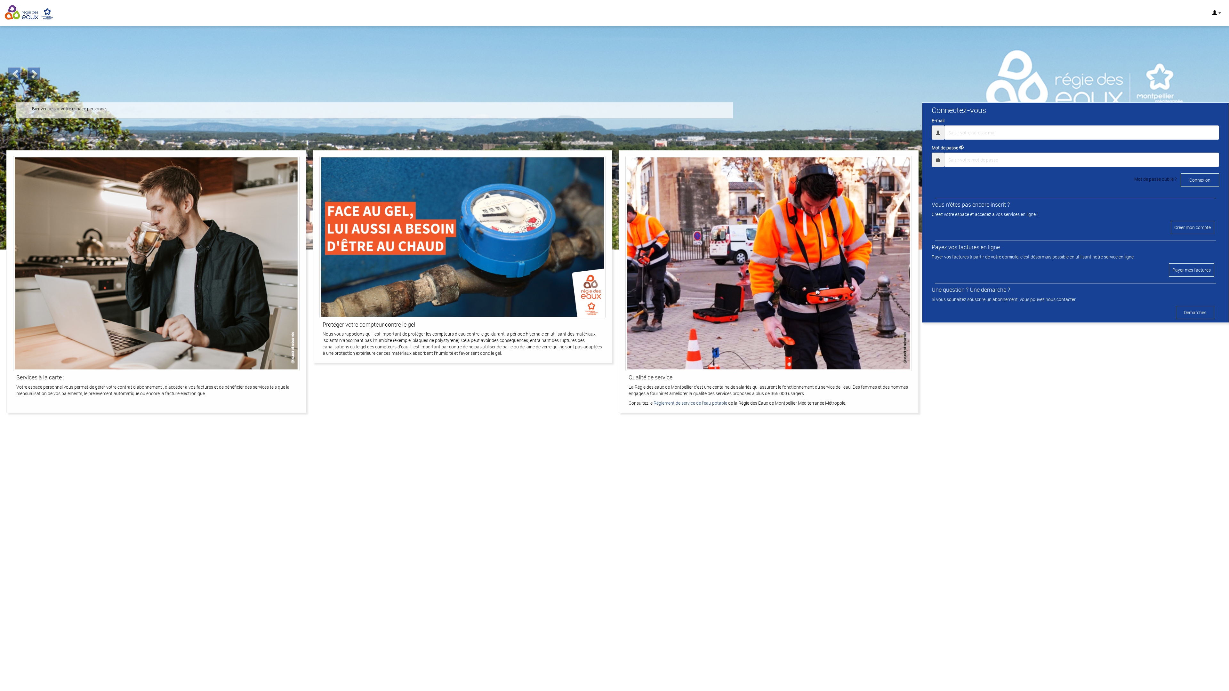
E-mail (938, 120)
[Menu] (1217, 12)
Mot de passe (945, 148)
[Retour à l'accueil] (29, 12)
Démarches (1195, 312)
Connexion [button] (1199, 180)
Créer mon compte (1192, 227)
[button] (14, 73)
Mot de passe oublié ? (1155, 179)
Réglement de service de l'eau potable (691, 403)
